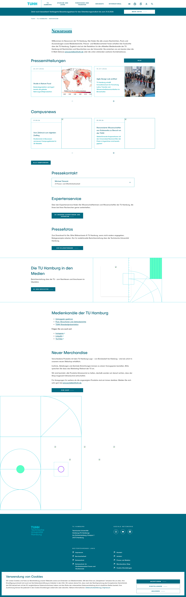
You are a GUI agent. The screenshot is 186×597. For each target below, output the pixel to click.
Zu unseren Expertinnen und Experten (67, 215)
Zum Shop (65, 390)
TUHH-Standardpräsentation (67, 324)
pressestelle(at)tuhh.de (74, 52)
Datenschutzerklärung (93, 587)
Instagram (60, 333)
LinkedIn (59, 336)
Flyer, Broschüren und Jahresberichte (71, 322)
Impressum (106, 587)
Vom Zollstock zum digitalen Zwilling (44, 134)
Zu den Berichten (41, 289)
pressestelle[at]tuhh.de (72, 383)
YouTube (59, 339)
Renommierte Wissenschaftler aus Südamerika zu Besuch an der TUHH (109, 130)
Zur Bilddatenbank (65, 248)
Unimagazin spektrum (64, 319)
